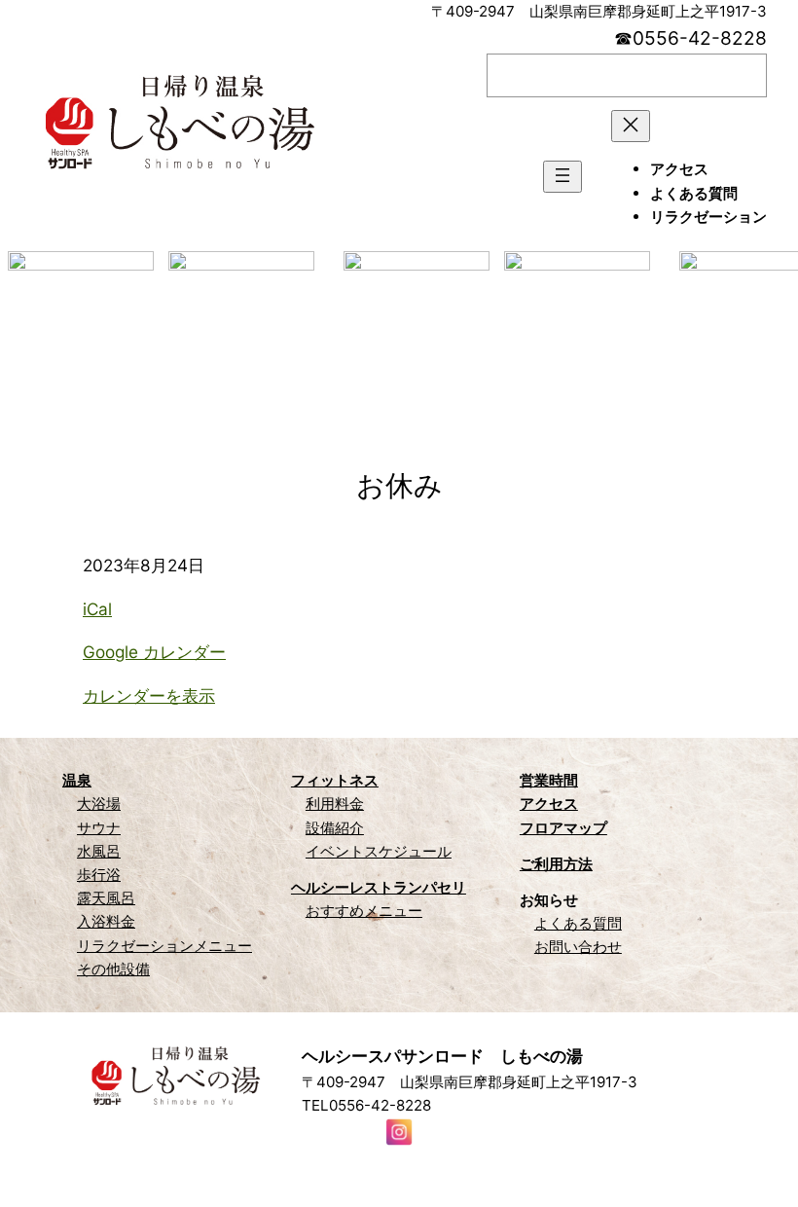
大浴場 (99, 803)
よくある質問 (578, 923)
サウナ (99, 828)
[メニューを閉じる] (630, 126)
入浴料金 (106, 921)
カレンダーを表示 (149, 695)
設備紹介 (335, 828)
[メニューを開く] (562, 177)
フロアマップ (563, 828)
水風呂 (99, 851)
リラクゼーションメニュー (164, 945)
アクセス (549, 803)
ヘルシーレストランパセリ (378, 887)
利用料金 (335, 803)
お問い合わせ (578, 946)
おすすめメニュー (364, 910)
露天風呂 (106, 898)
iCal (97, 609)
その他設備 (113, 969)
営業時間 (549, 780)
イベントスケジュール (379, 851)
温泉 (76, 780)
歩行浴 (99, 874)
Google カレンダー (154, 651)
